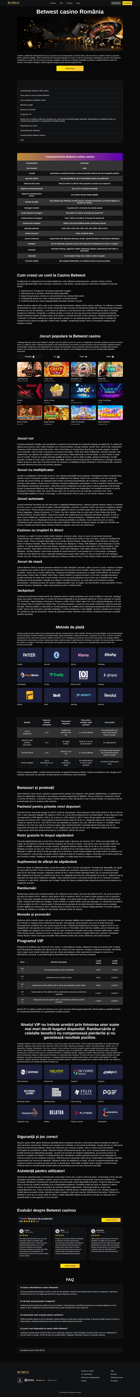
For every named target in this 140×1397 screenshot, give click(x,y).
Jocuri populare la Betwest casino (33, 100)
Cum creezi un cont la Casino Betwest (34, 95)
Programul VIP (25, 114)
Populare (28, 356)
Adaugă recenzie (111, 1220)
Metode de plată (26, 105)
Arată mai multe (70, 1266)
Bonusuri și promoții (27, 110)
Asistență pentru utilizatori (30, 130)
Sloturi (108, 356)
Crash (82, 356)
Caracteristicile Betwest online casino (34, 91)
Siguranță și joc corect (28, 126)
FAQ (22, 140)
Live (55, 356)
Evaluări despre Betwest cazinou (32, 135)
